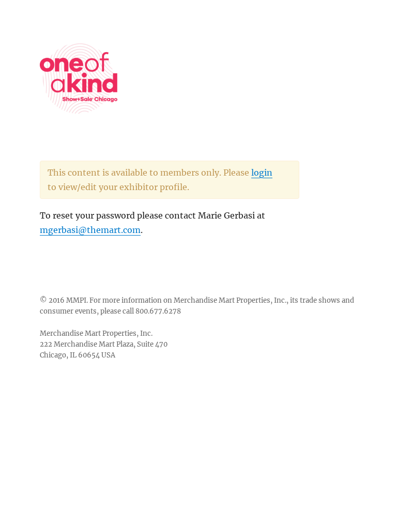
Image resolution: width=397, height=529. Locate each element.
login (261, 172)
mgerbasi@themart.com (90, 230)
